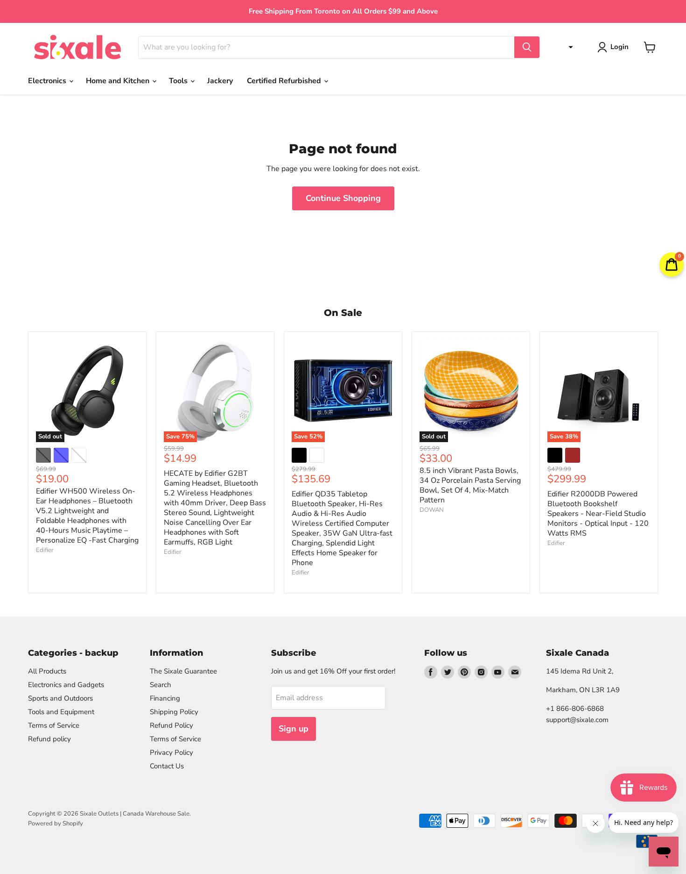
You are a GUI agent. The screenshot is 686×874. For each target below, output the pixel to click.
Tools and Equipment (61, 711)
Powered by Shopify (55, 823)
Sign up (293, 728)
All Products (47, 671)
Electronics (48, 81)
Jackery (220, 81)
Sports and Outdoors (60, 698)
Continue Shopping (343, 198)
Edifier (45, 550)
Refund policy (49, 739)
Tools (179, 81)
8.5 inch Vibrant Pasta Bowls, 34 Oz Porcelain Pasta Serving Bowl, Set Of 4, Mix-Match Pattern (470, 485)
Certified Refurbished (285, 81)
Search (160, 684)
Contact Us (167, 766)
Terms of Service (53, 725)
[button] (568, 47)
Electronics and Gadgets (66, 684)
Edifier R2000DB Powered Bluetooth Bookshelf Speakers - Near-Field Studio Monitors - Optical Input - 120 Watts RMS (598, 513)
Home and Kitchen (118, 81)
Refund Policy (171, 725)
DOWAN (432, 510)
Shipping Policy (174, 711)
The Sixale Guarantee (183, 671)
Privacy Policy (171, 752)
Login (619, 46)
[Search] (526, 47)
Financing (165, 698)
